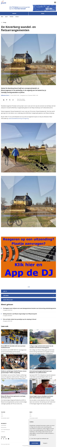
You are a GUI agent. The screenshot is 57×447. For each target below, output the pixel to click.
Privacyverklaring (26, 445)
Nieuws (14, 13)
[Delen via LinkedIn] (3, 100)
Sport (6, 16)
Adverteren (3, 425)
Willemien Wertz (5, 95)
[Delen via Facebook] (6, 100)
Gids (2, 416)
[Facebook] (1, 438)
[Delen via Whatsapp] (13, 100)
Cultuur (17, 16)
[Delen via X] (9, 100)
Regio (42, 13)
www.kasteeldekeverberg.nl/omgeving (19, 118)
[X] (3, 438)
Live (2, 414)
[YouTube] (8, 438)
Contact (3, 431)
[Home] (14, 2)
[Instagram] (6, 438)
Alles (2, 16)
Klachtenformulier (5, 429)
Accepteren (35, 443)
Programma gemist (5, 418)
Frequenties (3, 427)
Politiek (11, 16)
